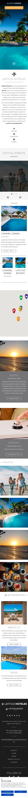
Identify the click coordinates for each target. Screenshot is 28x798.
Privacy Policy (14, 759)
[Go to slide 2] (13, 193)
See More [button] (14, 644)
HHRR (14, 753)
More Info (9, 251)
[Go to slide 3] (15, 193)
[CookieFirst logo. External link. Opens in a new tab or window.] (1, 779)
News (14, 756)
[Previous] (3, 34)
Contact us (14, 454)
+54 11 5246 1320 (15, 732)
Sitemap (14, 762)
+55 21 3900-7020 (15, 730)
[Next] (24, 34)
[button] (20, 309)
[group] (7, 268)
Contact (14, 750)
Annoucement (14, 8)
